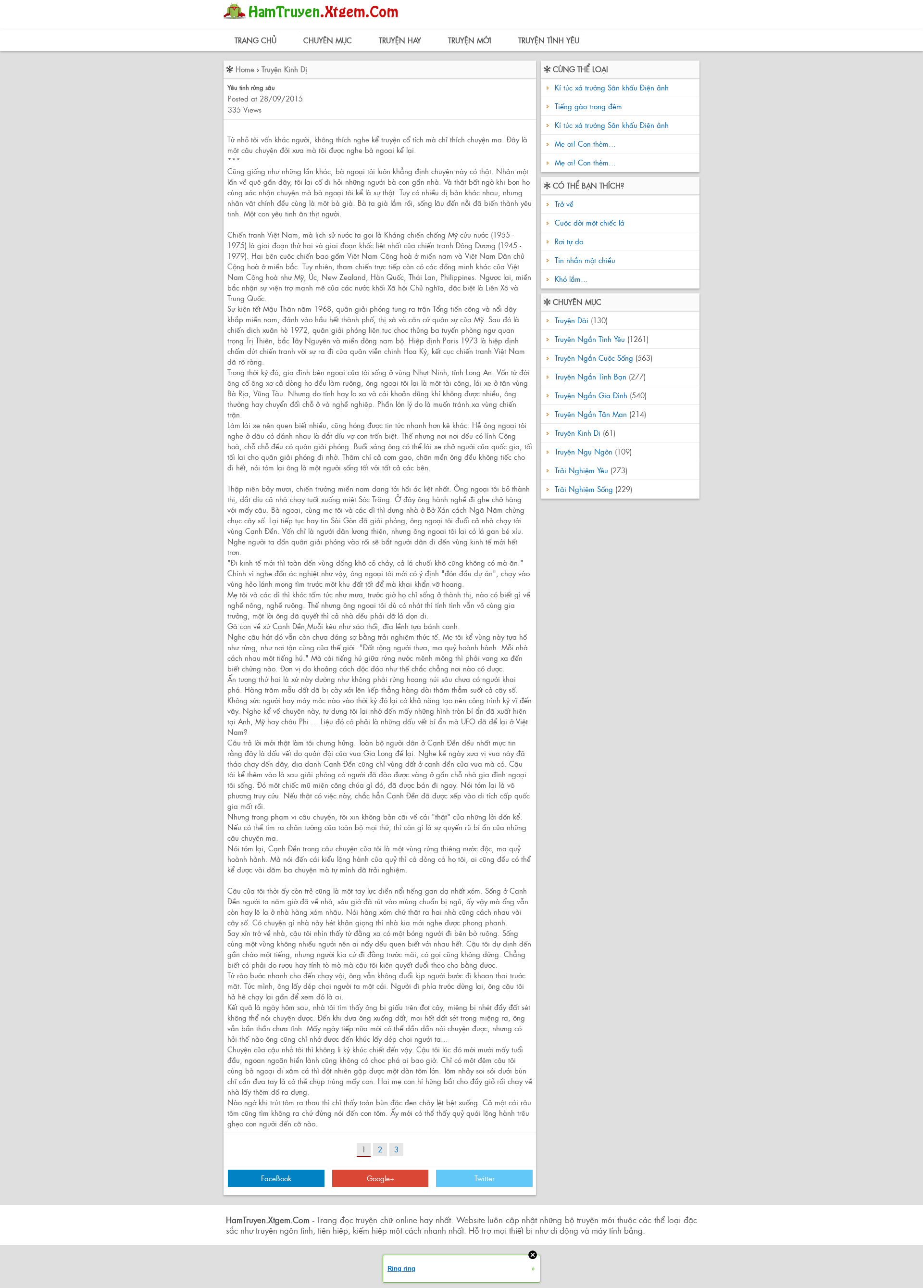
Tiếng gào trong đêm (588, 106)
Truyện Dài (571, 320)
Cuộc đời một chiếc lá (588, 222)
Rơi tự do (567, 241)
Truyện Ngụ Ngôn (583, 451)
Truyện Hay (400, 40)
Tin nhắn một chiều (583, 259)
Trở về (563, 203)
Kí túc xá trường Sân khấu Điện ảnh (612, 87)
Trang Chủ (255, 40)
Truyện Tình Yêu (548, 40)
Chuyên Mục (327, 40)
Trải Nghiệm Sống (584, 488)
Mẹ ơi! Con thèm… (585, 143)
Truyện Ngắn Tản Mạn (591, 413)
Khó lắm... (570, 278)
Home (245, 69)
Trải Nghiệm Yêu (581, 470)
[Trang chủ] (313, 21)
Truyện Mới (469, 40)
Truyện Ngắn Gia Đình (591, 395)
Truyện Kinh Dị (284, 69)
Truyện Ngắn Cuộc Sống (594, 357)
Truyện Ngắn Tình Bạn (590, 376)
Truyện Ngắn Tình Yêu (590, 338)
